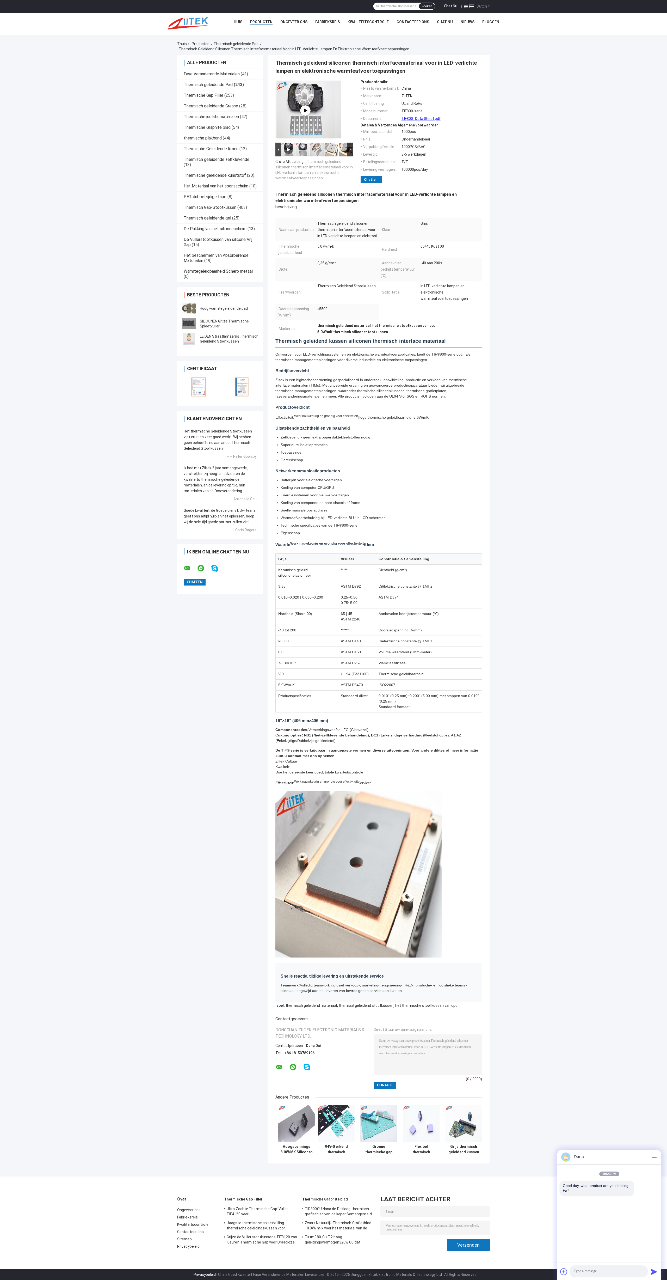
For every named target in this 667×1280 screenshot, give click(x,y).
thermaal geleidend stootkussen (366, 1005)
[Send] (654, 1271)
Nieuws (467, 22)
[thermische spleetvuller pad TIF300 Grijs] (305, 111)
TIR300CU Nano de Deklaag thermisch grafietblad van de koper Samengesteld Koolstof (338, 1212)
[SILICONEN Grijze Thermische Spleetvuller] (189, 324)
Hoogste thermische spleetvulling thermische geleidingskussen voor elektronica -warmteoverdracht (256, 1226)
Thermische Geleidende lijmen (211, 148)
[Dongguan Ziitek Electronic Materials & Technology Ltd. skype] (218, 568)
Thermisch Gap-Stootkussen (210, 207)
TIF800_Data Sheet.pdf (421, 119)
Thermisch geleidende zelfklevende (216, 159)
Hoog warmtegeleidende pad (224, 308)
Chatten (371, 179)
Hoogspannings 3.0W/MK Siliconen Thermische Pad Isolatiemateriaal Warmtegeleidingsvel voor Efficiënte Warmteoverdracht (296, 1149)
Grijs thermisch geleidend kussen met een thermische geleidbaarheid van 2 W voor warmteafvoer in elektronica (463, 1149)
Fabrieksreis (327, 22)
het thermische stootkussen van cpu (426, 1005)
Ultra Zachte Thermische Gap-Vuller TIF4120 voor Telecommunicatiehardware (257, 1212)
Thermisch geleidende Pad (236, 44)
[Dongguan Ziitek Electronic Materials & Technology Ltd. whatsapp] (204, 568)
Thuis (182, 44)
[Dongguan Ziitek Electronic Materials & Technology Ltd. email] (190, 568)
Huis (238, 22)
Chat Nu (450, 6)
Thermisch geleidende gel (207, 218)
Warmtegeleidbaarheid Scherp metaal (218, 271)
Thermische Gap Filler (203, 95)
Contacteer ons (413, 22)
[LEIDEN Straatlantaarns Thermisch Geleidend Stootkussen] (189, 339)
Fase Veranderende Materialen (212, 73)
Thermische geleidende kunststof (215, 175)
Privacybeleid (188, 1246)
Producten (261, 22)
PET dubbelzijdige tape (205, 196)
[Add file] (563, 1271)
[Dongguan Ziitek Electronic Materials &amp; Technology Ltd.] (188, 23)
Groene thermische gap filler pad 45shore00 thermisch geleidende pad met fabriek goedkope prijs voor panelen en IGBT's (378, 1149)
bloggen (490, 22)
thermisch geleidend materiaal (311, 1005)
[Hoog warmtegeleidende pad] (189, 308)
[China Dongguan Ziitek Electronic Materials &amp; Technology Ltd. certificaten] (198, 387)
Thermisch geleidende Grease (211, 105)
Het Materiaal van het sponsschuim (216, 186)
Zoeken (427, 6)
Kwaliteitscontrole (368, 22)
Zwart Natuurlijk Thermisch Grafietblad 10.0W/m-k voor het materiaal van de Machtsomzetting (338, 1226)
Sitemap (184, 1239)
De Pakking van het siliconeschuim (215, 228)
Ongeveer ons (293, 22)
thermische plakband (203, 138)
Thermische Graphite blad (207, 127)
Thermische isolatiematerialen (211, 116)
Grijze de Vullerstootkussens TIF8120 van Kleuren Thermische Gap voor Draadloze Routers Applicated (262, 1240)
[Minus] (654, 1157)
